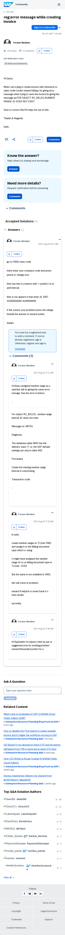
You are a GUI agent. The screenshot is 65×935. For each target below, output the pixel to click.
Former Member (21, 42)
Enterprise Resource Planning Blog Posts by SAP (32, 722)
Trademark (16, 919)
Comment (54, 139)
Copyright (16, 911)
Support (49, 919)
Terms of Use (48, 903)
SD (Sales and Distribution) (16, 64)
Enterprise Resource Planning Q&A (24, 739)
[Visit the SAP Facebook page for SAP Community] (24, 893)
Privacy (16, 903)
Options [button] (59, 28)
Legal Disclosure (49, 911)
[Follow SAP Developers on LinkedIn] (40, 893)
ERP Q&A (10, 12)
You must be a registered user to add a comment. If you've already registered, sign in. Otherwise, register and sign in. (30, 338)
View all (8, 877)
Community (21, 4)
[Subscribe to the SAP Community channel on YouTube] (35, 893)
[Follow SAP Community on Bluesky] (30, 893)
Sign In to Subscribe (44, 27)
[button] (39, 51)
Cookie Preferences (16, 928)
